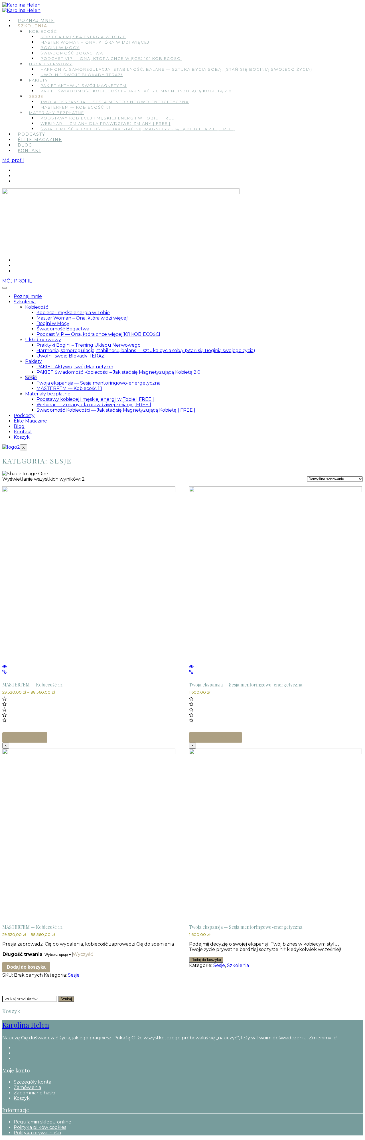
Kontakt (29, 150)
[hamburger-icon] (4, 288)
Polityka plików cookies (40, 1127)
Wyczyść (83, 954)
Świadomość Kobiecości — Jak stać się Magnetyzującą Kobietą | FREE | (115, 410)
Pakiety (38, 80)
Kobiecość (43, 31)
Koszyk (22, 437)
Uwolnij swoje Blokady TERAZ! (81, 74)
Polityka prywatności (37, 1132)
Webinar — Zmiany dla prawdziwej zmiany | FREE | (105, 123)
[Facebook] (15, 170)
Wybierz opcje (25, 737)
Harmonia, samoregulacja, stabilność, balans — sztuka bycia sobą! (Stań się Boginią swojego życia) (176, 69)
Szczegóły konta (32, 1082)
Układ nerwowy (50, 64)
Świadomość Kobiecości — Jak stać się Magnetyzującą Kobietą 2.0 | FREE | (137, 129)
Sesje (36, 96)
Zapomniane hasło (34, 1093)
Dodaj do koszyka (26, 967)
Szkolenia (32, 26)
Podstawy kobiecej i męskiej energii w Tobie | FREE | (108, 118)
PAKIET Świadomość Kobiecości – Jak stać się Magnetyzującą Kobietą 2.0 (136, 91)
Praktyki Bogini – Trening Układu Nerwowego (88, 345)
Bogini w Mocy (60, 47)
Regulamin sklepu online (42, 1122)
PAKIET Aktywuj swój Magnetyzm (83, 85)
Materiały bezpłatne (56, 112)
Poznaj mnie (36, 20)
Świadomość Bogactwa (71, 53)
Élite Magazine (40, 139)
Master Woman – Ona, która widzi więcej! (95, 42)
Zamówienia (27, 1087)
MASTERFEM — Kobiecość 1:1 (75, 107)
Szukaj (66, 999)
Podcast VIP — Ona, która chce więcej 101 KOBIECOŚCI (111, 58)
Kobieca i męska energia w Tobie (83, 36)
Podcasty (31, 134)
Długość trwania (22, 954)
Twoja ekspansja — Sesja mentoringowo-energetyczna (114, 101)
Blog (25, 145)
